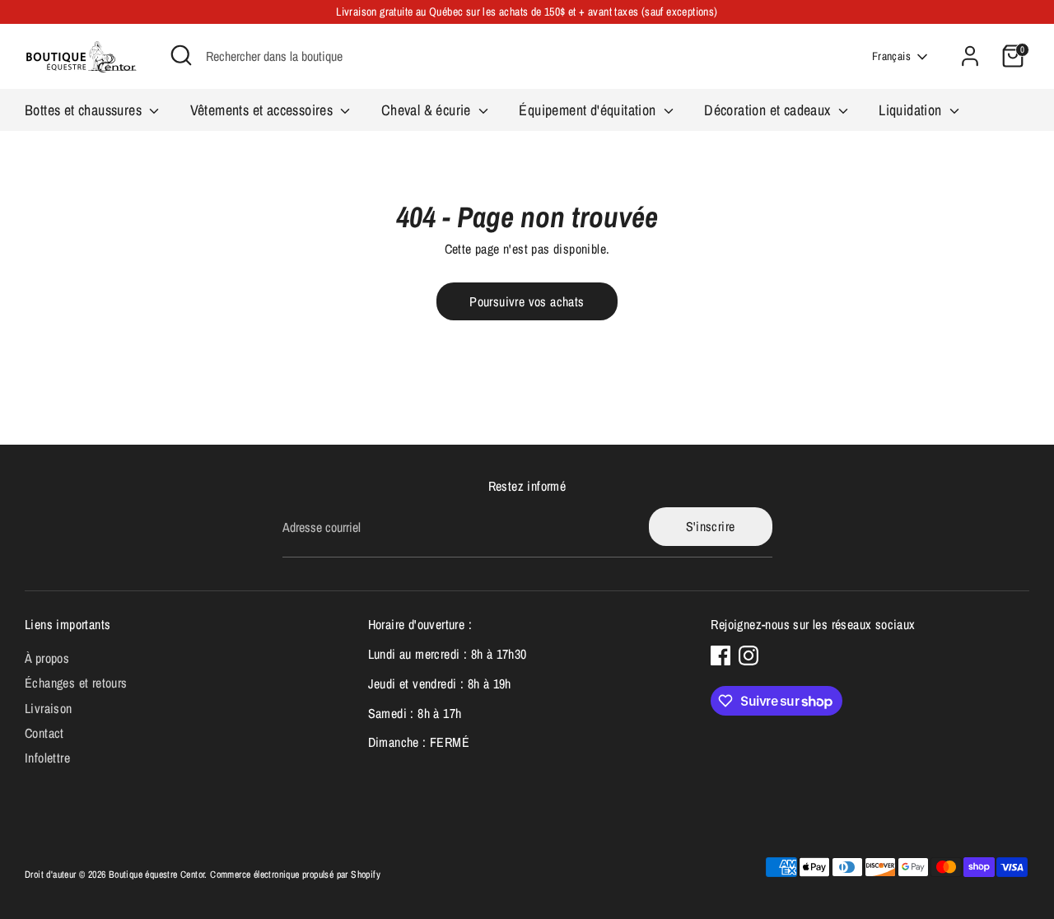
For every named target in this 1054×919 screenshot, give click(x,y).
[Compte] (970, 56)
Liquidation (912, 110)
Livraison (48, 708)
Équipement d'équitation (589, 110)
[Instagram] (748, 655)
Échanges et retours (76, 683)
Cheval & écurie (427, 110)
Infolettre (47, 758)
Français (891, 56)
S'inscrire (710, 526)
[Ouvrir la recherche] (181, 55)
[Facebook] (720, 655)
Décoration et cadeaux (769, 110)
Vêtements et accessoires (263, 110)
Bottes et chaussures (85, 110)
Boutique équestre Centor (157, 874)
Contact (44, 733)
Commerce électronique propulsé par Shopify (295, 874)
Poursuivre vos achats (526, 301)
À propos (47, 658)
